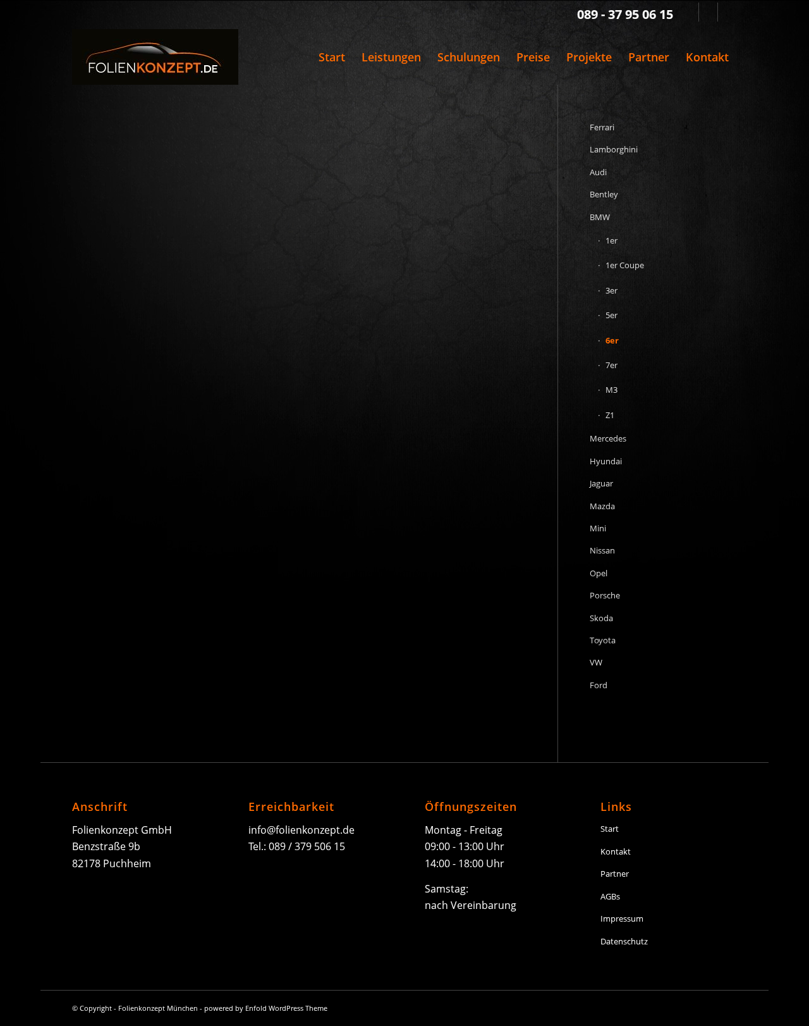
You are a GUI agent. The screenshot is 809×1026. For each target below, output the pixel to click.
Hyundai (606, 461)
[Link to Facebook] (708, 12)
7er (611, 365)
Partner (614, 873)
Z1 (609, 415)
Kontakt (615, 851)
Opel (598, 573)
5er (611, 315)
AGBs (610, 896)
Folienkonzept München (158, 1008)
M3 (611, 389)
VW (596, 662)
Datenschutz (624, 941)
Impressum (621, 918)
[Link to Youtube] (689, 12)
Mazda (602, 506)
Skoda (601, 618)
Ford (598, 685)
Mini (598, 528)
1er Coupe (624, 265)
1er (611, 240)
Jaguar (601, 483)
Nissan (602, 550)
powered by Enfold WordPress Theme (265, 1008)
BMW (600, 217)
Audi (598, 172)
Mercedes (608, 438)
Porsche (605, 595)
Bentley (604, 194)
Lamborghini (614, 149)
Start (609, 828)
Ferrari (602, 127)
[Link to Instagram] (727, 12)
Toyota (603, 640)
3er (611, 290)
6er (612, 340)
